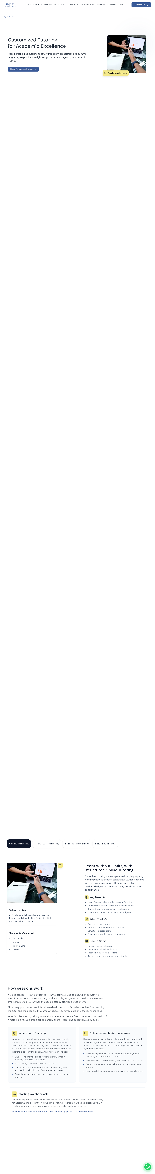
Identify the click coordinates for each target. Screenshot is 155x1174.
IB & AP (61, 5)
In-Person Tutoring (47, 843)
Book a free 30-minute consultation (29, 1111)
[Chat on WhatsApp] (147, 1166)
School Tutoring (48, 5)
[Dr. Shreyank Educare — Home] (10, 5)
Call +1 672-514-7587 (84, 1111)
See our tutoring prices (61, 1111)
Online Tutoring (19, 843)
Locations (111, 5)
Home (28, 5)
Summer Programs (77, 843)
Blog (121, 5)
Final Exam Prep (105, 843)
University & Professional (91, 5)
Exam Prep (73, 5)
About (36, 5)
